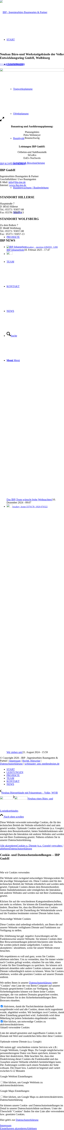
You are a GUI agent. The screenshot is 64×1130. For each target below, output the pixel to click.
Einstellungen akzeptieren (13, 1128)
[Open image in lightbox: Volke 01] (2, 120)
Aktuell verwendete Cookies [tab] (15, 1027)
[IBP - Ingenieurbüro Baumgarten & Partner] (23, 12)
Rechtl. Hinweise (31, 760)
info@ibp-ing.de (17, 182)
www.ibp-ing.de (17, 185)
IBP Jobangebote (15, 249)
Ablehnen (32, 1128)
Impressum (15, 760)
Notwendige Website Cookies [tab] (15, 918)
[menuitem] (38, 163)
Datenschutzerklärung (11, 763)
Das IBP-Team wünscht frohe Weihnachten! (29, 499)
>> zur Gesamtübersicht (12, 64)
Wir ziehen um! (14, 752)
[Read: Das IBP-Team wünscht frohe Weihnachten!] (9, 253)
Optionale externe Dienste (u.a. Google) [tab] (20, 1041)
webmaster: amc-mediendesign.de (41, 763)
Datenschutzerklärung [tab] (11, 1099)
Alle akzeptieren (8, 845)
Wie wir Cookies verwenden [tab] (15, 872)
